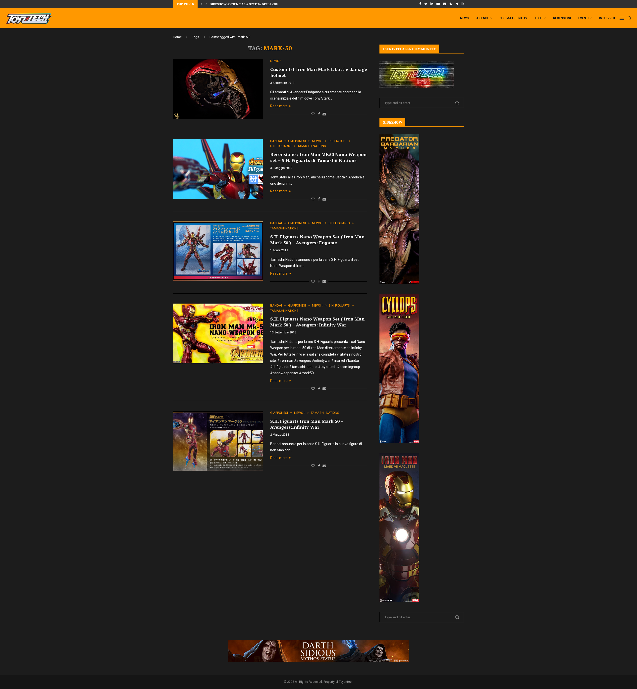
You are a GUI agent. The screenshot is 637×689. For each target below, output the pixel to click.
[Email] (444, 4)
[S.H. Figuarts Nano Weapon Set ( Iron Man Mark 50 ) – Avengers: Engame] (218, 251)
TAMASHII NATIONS (312, 146)
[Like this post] (313, 114)
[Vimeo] (451, 4)
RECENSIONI (562, 18)
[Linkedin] (431, 4)
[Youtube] (438, 4)
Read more (279, 106)
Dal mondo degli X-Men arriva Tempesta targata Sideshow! (260, 6)
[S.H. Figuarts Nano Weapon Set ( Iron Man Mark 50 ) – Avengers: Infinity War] (218, 333)
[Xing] (457, 4)
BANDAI (276, 141)
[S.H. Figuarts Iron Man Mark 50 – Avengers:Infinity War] (218, 441)
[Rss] (463, 4)
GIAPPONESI (297, 141)
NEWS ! (275, 61)
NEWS (464, 18)
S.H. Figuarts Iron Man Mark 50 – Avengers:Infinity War (306, 424)
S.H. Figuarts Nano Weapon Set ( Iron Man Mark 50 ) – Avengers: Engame (317, 240)
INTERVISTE (607, 18)
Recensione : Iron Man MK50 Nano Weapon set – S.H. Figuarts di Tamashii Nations (318, 157)
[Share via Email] (324, 114)
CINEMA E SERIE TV (513, 18)
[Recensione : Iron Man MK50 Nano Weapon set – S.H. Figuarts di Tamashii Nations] (218, 169)
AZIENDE (482, 18)
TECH (538, 18)
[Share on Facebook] (319, 114)
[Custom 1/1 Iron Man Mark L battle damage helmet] (218, 89)
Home (177, 37)
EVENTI (583, 18)
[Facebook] (420, 4)
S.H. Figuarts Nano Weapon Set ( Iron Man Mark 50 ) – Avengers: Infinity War (317, 322)
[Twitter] (425, 4)
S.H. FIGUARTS (280, 146)
